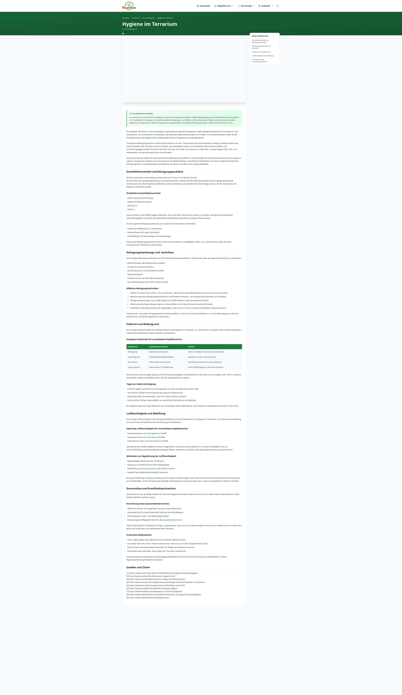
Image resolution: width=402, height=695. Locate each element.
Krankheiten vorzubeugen (153, 134)
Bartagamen (153, 433)
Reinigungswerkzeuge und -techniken (262, 47)
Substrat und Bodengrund (261, 52)
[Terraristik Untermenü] (254, 6)
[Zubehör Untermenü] (272, 6)
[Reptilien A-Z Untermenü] (233, 6)
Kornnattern (154, 441)
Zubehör (266, 5)
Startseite (125, 18)
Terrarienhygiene (148, 18)
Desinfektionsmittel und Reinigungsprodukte (260, 41)
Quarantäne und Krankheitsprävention (259, 60)
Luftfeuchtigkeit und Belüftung (263, 56)
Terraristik (246, 5)
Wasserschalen (149, 468)
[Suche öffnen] (277, 6)
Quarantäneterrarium (172, 520)
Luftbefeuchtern (145, 464)
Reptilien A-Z (224, 5)
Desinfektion (228, 131)
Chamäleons (151, 437)
